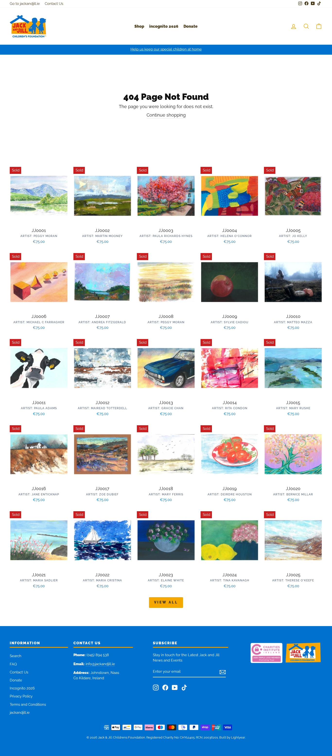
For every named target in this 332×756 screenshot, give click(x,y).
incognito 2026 (163, 26)
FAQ (13, 664)
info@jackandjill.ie (100, 664)
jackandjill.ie (20, 712)
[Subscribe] (222, 672)
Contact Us (54, 3)
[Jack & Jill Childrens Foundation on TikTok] (184, 687)
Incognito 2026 (22, 688)
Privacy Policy (21, 696)
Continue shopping (166, 115)
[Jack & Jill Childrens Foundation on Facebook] (165, 687)
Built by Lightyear (232, 737)
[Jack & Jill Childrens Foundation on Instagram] (156, 687)
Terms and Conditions (28, 704)
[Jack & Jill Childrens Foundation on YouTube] (175, 687)
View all (166, 602)
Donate (190, 26)
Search (15, 656)
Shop (139, 26)
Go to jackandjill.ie (25, 3)
